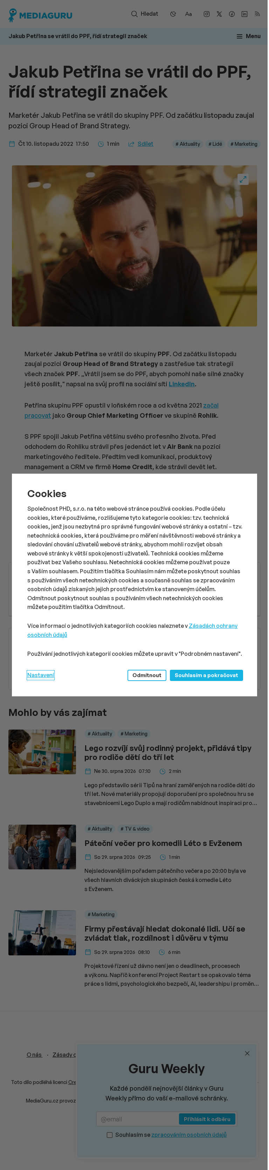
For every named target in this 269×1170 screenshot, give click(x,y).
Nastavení (40, 675)
